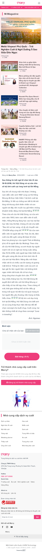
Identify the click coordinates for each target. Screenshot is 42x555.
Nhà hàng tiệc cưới (28, 445)
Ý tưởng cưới (5, 482)
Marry (7, 532)
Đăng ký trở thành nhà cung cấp (22, 382)
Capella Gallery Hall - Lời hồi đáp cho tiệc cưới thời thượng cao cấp (30, 128)
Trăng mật (4, 433)
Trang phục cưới (27, 441)
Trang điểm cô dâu (28, 433)
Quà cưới (25, 429)
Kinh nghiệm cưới (23, 482)
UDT (24, 550)
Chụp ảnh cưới (6, 445)
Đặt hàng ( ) (22, 356)
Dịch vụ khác (5, 421)
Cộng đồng (5, 485)
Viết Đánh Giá (33, 331)
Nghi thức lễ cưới (6, 425)
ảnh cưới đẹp (29, 298)
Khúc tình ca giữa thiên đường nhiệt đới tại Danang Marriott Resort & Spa (29, 64)
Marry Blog (13, 169)
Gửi (37, 517)
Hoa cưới (25, 421)
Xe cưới (24, 437)
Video (33, 482)
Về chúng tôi (5, 493)
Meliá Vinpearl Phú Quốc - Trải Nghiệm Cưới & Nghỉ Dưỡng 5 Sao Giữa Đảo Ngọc (19, 49)
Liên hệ (13, 493)
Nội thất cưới (5, 429)
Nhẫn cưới (25, 425)
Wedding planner (6, 437)
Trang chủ (4, 7)
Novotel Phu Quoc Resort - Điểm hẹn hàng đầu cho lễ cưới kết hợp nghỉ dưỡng (29, 98)
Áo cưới (13, 482)
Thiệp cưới (4, 441)
